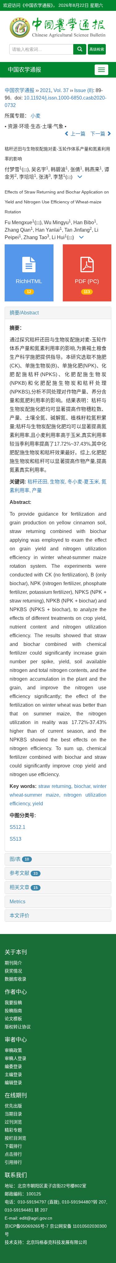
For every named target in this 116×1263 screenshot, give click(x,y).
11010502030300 (90, 1226)
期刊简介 (13, 962)
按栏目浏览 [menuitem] (15, 1138)
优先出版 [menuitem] (13, 1105)
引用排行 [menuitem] (13, 1162)
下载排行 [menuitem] (13, 1146)
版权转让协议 (18, 1026)
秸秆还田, (39, 481)
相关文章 (24, 887)
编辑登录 (13, 1082)
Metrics (17, 901)
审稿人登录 (15, 1058)
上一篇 (77, 133)
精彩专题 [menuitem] (13, 1129)
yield (37, 803)
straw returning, (56, 786)
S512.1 (17, 827)
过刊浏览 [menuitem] (13, 1121)
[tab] (58, 313)
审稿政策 (13, 1050)
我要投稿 (13, 1002)
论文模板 (13, 1018)
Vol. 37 (61, 90)
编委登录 (13, 1066)
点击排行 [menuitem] (13, 1154)
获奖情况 (13, 970)
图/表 (19, 859)
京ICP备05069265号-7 (27, 1226)
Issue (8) (83, 90)
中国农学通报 (24, 70)
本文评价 (19, 915)
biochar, (83, 786)
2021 (45, 90)
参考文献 (24, 873)
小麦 (36, 115)
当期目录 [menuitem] (13, 1113)
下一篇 (98, 133)
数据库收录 (15, 978)
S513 (15, 839)
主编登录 (13, 1074)
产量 (37, 490)
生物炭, (58, 481)
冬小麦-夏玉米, (84, 481)
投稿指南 (13, 1010)
